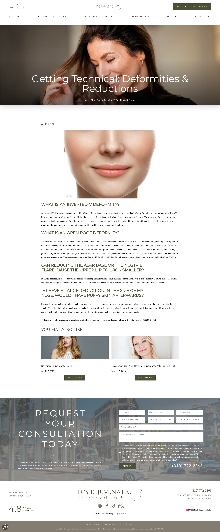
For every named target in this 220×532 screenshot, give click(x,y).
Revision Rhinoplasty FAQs (56, 366)
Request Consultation (192, 6)
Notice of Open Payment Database (123, 524)
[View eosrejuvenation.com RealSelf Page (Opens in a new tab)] (121, 506)
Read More (75, 378)
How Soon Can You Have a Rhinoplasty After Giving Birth (144, 366)
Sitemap (88, 524)
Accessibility (107, 524)
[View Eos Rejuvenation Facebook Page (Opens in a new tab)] (107, 506)
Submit (127, 466)
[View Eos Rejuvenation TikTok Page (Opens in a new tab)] (114, 506)
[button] (5, 527)
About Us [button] (15, 16)
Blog (93, 100)
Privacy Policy (97, 524)
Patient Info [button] (203, 16)
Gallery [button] (172, 16)
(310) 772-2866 (18, 8)
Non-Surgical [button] (141, 16)
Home (86, 100)
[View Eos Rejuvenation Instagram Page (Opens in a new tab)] (100, 506)
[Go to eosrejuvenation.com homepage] (109, 6)
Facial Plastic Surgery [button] (99, 16)
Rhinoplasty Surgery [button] (52, 16)
